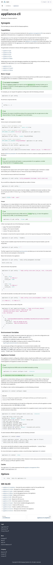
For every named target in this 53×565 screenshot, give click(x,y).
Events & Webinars (5, 544)
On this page (5, 10)
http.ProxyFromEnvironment (10, 343)
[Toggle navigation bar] (2, 2)
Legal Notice (4, 527)
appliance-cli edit (7, 52)
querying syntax (23, 251)
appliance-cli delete (7, 58)
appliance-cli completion (31, 41)
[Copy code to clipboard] (50, 95)
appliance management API (35, 33)
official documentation (10, 153)
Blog (2, 540)
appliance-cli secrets (8, 508)
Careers (3, 554)
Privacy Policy (4, 531)
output (19, 115)
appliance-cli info (7, 66)
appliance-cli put (7, 54)
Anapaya (3, 538)
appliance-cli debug (8, 70)
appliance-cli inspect (8, 68)
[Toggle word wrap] (48, 126)
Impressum (4, 529)
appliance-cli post (7, 56)
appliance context (12, 84)
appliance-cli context (8, 489)
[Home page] (2, 6)
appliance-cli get (7, 50)
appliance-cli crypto (8, 491)
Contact (3, 556)
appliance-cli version (8, 510)
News (2, 542)
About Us (3, 552)
